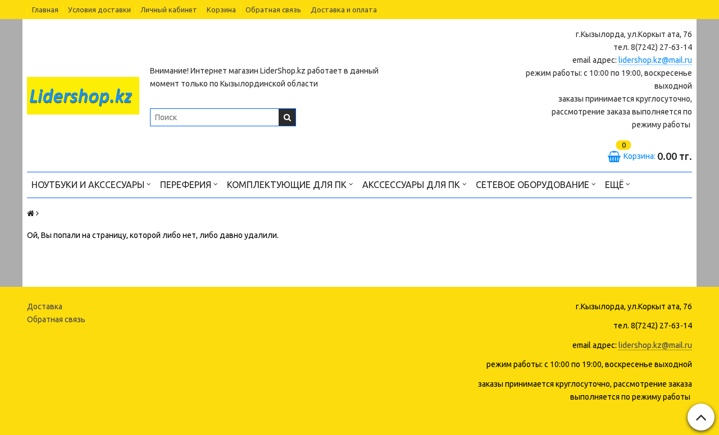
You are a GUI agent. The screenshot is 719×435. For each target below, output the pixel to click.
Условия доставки (99, 9)
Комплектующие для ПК (288, 185)
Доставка (44, 306)
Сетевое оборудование (533, 185)
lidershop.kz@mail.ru (655, 60)
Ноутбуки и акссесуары (89, 185)
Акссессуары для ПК (412, 185)
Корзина (221, 9)
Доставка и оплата (344, 9)
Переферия (186, 185)
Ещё (614, 185)
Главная (45, 9)
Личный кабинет (168, 9)
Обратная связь (273, 9)
